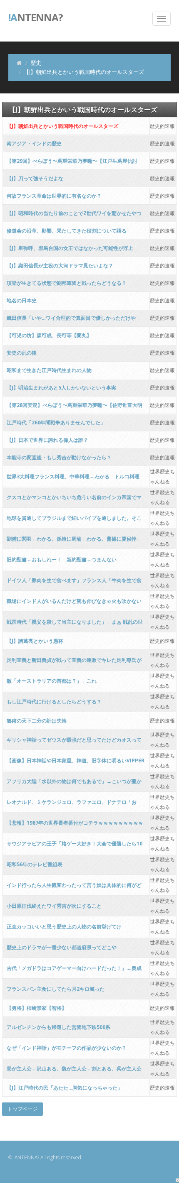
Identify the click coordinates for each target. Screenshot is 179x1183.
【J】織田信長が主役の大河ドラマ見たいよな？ (60, 265)
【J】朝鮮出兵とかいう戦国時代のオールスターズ (62, 126)
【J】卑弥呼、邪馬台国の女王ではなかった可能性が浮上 (70, 248)
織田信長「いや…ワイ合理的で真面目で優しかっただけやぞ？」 (71, 320)
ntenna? (35, 16)
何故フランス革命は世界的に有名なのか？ (54, 195)
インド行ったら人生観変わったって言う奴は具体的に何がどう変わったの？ (74, 888)
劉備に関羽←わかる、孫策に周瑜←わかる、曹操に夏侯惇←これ (74, 541)
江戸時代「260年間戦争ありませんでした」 (56, 422)
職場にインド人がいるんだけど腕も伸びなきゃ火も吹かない (74, 601)
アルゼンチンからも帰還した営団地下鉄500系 (58, 1027)
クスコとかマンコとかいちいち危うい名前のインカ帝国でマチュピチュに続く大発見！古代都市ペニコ (74, 500)
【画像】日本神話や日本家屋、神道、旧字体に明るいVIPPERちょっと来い (75, 763)
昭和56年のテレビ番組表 (34, 864)
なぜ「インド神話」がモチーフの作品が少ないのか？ (67, 1047)
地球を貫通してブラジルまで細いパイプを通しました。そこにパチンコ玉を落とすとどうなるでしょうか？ (74, 520)
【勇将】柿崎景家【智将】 (37, 1008)
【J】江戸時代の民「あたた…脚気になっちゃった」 (64, 1087)
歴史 (35, 62)
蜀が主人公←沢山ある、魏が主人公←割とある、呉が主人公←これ (74, 1071)
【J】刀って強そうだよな (35, 178)
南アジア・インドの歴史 (34, 143)
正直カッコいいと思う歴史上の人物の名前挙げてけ (64, 926)
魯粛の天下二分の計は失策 (37, 720)
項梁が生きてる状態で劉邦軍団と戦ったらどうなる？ (67, 283)
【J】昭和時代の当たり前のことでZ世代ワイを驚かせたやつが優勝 (74, 216)
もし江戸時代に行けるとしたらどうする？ (54, 701)
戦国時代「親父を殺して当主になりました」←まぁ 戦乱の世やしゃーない (75, 624)
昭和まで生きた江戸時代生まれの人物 (49, 370)
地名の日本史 (22, 300)
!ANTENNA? (26, 1157)
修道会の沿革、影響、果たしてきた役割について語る (67, 230)
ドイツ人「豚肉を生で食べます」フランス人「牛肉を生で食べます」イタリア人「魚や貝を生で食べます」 (74, 583)
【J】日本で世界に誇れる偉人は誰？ (47, 439)
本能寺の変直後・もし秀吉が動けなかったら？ (59, 457)
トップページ (22, 1108)
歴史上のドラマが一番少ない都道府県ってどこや (62, 947)
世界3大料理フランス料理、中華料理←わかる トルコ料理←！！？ (73, 479)
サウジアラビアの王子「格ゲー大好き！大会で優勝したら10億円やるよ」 (74, 846)
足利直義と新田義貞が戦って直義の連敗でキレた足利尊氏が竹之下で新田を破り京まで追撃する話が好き (74, 662)
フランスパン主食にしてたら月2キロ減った (55, 988)
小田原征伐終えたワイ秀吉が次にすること (54, 905)
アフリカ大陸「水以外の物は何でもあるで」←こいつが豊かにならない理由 (74, 784)
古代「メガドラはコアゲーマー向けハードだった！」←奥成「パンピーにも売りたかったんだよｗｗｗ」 (74, 971)
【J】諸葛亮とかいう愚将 (35, 640)
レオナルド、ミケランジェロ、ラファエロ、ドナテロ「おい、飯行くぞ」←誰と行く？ (72, 804)
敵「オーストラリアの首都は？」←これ (52, 680)
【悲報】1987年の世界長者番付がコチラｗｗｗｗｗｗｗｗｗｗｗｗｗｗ (75, 825)
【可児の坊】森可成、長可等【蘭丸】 (49, 335)
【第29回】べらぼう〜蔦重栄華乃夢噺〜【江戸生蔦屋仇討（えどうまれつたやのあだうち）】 (72, 163)
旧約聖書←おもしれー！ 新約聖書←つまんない (62, 559)
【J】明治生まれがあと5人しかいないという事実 (61, 387)
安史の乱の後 (22, 352)
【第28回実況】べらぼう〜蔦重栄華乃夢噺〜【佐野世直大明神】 (74, 408)
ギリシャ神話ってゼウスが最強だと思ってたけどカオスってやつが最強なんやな (74, 742)
